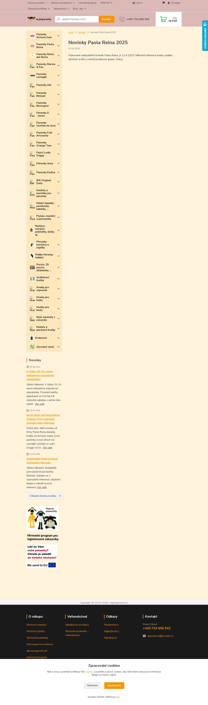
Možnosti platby (35, 631)
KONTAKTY (106, 2)
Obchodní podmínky (37, 8)
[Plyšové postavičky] (42, 518)
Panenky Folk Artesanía (44, 134)
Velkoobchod (60, 8)
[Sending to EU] (41, 565)
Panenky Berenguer (42, 104)
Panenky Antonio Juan (44, 36)
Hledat (106, 19)
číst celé (39, 404)
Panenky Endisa (45, 172)
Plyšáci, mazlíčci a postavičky (45, 217)
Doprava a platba (36, 2)
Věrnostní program (87, 2)
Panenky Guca (44, 163)
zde (118, 696)
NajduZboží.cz (111, 631)
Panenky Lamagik (41, 75)
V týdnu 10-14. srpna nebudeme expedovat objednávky (40, 375)
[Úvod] (39, 19)
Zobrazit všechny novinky (43, 495)
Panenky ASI (43, 85)
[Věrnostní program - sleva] (42, 537)
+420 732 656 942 (138, 19)
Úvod (71, 32)
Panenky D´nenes (42, 114)
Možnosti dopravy (36, 624)
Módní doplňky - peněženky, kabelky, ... (45, 206)
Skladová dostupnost (61, 2)
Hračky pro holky (42, 299)
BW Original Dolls (43, 182)
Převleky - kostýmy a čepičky (42, 244)
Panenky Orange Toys (44, 144)
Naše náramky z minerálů (45, 318)
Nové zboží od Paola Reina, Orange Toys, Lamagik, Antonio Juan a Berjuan (43, 419)
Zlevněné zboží (45, 347)
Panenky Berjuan (41, 94)
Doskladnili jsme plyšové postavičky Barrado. (42, 460)
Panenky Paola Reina (45, 46)
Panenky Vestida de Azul (46, 124)
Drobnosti (41, 338)
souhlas (89, 671)
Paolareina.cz (111, 624)
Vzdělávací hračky (42, 279)
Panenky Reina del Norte (45, 56)
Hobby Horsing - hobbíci (44, 256)
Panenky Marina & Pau (45, 66)
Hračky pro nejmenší (42, 289)
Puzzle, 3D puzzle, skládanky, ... (44, 267)
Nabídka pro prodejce (77, 624)
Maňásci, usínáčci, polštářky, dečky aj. (44, 230)
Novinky (82, 32)
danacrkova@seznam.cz (160, 636)
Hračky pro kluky (42, 309)
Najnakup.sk (110, 637)
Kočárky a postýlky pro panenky (43, 193)
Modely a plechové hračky (45, 328)
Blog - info (78, 8)
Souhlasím (114, 685)
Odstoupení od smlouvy (39, 644)
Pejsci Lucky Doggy (43, 154)
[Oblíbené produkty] (163, 6)
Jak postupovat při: (36, 650)
